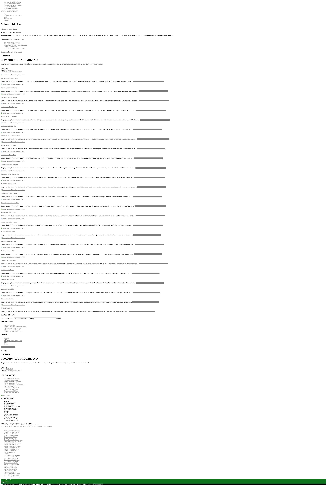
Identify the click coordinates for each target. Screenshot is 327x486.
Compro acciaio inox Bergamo (9, 78)
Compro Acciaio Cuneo (10, 46)
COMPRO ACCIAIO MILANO (9, 11)
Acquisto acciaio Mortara (11, 380)
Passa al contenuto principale (12, 3)
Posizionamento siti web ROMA (24, 426)
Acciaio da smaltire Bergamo (9, 107)
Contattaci (7, 453)
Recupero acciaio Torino (8, 279)
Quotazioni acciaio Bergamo (9, 212)
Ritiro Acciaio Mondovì (10, 386)
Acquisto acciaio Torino (7, 270)
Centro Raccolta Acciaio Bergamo (10, 135)
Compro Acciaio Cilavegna (11, 383)
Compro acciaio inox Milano (9, 97)
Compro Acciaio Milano (10, 450)
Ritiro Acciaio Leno (9, 325)
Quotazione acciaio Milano (8, 183)
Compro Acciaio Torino (10, 452)
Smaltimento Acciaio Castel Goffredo (14, 384)
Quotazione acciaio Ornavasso (12, 378)
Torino (6, 344)
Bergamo (6, 338)
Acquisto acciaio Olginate (11, 391)
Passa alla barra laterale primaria (12, 5)
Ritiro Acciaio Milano (10, 470)
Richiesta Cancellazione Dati (20, 424)
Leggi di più (99, 484)
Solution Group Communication (43, 426)
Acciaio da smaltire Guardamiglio (13, 381)
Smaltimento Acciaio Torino (9, 193)
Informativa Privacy (6, 424)
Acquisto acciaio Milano (7, 289)
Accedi (39, 424)
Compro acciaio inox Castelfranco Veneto (15, 326)
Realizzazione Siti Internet (8, 426)
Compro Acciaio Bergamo (11, 444)
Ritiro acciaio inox (9, 29)
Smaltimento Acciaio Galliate (12, 43)
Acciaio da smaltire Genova (11, 392)
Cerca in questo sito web (7, 318)
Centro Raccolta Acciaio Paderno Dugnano (15, 45)
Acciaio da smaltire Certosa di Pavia (14, 331)
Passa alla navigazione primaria (12, 2)
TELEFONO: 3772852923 (8, 347)
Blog (5, 339)
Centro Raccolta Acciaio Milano (10, 203)
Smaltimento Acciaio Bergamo (9, 164)
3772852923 (9, 70)
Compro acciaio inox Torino (9, 87)
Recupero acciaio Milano (11, 466)
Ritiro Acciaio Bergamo (7, 298)
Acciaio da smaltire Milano (8, 155)
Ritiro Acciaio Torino (7, 308)
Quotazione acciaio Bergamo (9, 116)
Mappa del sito (33, 424)
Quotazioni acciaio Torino (8, 231)
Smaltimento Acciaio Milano (9, 222)
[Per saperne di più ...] (148, 81)
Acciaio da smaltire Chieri (11, 389)
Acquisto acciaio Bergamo (8, 241)
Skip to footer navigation (10, 8)
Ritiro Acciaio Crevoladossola (12, 329)
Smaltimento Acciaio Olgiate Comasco (14, 48)
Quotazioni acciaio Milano (8, 250)
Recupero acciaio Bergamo (8, 260)
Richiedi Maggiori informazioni (13, 370)
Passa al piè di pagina (10, 6)
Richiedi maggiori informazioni (13, 71)
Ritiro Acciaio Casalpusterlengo (12, 328)
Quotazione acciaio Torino (8, 145)
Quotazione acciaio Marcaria (12, 42)
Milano (6, 342)
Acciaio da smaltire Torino (8, 126)
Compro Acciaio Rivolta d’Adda (13, 388)
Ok (94, 484)
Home (5, 429)
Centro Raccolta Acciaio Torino (10, 174)
